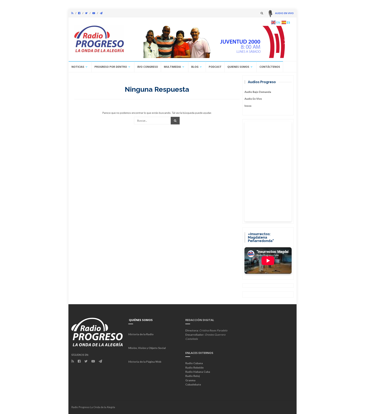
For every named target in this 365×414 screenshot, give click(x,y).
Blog (194, 66)
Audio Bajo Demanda (257, 91)
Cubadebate (193, 384)
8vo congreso (147, 66)
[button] (210, 42)
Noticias (77, 66)
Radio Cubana (194, 363)
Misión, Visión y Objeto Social (147, 348)
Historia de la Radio (141, 334)
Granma (190, 380)
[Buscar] (175, 120)
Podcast (215, 66)
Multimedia (172, 66)
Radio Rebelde (194, 367)
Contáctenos (269, 66)
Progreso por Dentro (110, 66)
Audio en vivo (253, 98)
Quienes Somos (238, 66)
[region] (210, 42)
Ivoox (248, 105)
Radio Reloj (192, 375)
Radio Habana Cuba (197, 371)
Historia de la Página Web (144, 361)
